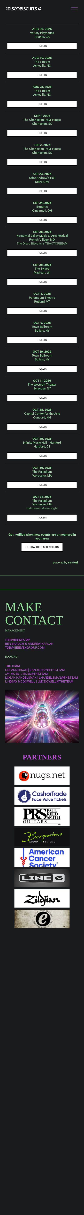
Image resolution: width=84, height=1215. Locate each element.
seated (73, 562)
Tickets (42, 45)
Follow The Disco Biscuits (42, 546)
